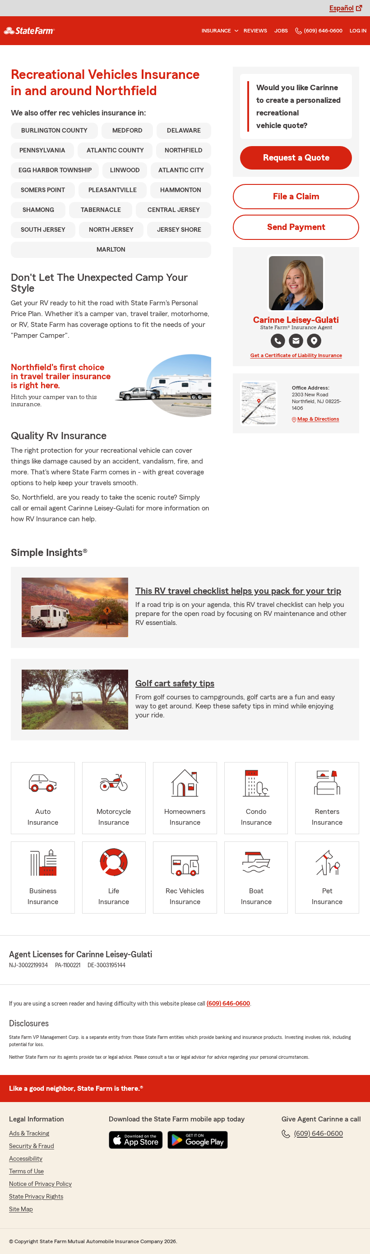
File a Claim (296, 196)
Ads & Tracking (29, 1133)
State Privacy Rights (36, 1197)
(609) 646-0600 (323, 30)
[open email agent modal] (296, 342)
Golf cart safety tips (174, 683)
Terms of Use (26, 1171)
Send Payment (296, 227)
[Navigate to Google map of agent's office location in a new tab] (314, 341)
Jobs (281, 30)
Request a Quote (296, 157)
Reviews (255, 30)
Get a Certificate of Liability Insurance (296, 355)
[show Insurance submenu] (234, 31)
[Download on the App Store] (136, 1140)
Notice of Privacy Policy (40, 1184)
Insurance (216, 30)
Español (341, 8)
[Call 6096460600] (278, 341)
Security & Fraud (31, 1146)
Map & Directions (318, 419)
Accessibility (25, 1159)
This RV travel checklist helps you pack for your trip (238, 591)
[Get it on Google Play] (197, 1140)
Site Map (21, 1209)
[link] (29, 30)
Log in (358, 30)
